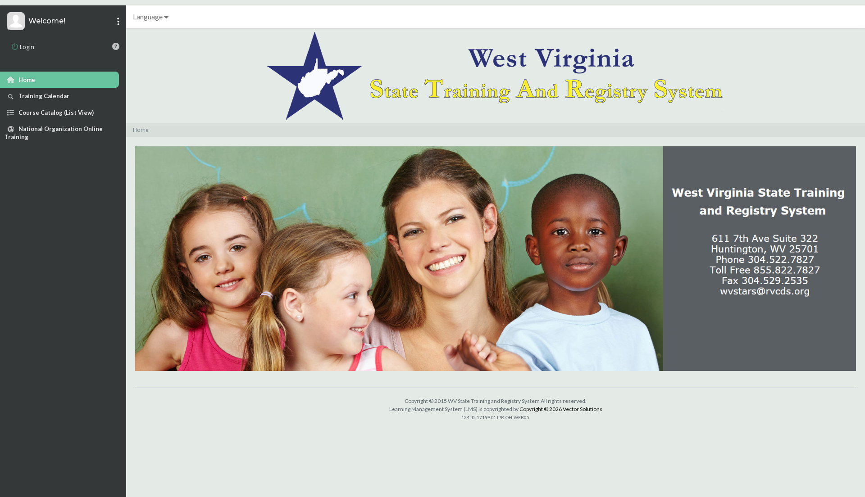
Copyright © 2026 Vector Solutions (560, 409)
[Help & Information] (115, 46)
